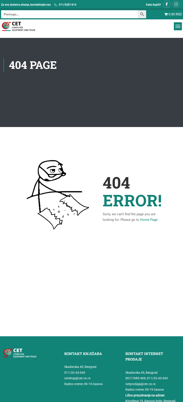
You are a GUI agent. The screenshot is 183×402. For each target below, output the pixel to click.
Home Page (149, 220)
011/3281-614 (67, 4)
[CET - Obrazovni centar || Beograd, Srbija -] (24, 26)
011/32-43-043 (74, 372)
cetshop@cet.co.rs (77, 378)
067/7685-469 (135, 378)
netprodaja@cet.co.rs (140, 384)
